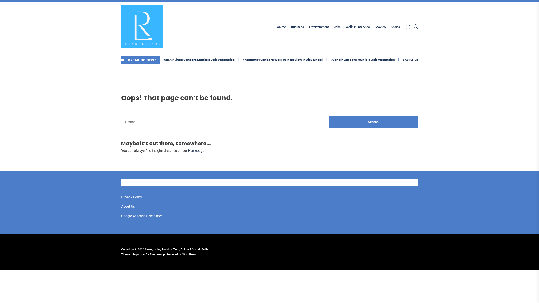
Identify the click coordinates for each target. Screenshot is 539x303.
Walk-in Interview (358, 27)
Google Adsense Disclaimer (141, 216)
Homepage (196, 151)
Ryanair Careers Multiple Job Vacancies (356, 60)
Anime (281, 27)
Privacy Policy (131, 197)
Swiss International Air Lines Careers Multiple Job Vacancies (180, 60)
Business (297, 27)
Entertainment (319, 27)
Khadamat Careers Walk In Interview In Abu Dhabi (276, 60)
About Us (128, 207)
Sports (395, 27)
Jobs (337, 27)
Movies (380, 27)
